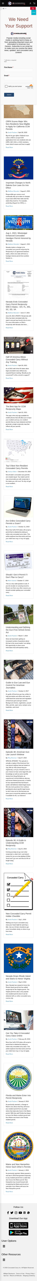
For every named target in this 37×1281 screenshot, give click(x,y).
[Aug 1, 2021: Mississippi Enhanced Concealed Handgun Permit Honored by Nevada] (18, 222)
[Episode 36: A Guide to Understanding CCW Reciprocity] (18, 822)
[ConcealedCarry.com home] (16, 3)
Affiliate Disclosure (9, 1273)
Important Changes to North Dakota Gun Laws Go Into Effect (18, 185)
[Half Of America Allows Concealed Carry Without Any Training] (18, 345)
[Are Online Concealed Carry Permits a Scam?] (18, 506)
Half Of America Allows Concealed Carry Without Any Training (17, 359)
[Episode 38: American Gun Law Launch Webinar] (18, 734)
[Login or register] (30, 3)
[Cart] (34, 3)
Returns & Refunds (16, 1275)
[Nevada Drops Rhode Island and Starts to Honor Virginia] (18, 958)
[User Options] (3, 1246)
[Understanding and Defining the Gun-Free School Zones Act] (18, 614)
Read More (9, 147)
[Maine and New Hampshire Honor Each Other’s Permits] (18, 1146)
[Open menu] (3, 3)
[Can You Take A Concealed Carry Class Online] (18, 1020)
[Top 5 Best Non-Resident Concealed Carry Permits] (18, 450)
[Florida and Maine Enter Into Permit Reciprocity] (18, 1077)
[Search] (33, 8)
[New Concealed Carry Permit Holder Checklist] (18, 891)
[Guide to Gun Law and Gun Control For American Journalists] (18, 669)
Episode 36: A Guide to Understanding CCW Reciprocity (16, 843)
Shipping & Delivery (29, 1275)
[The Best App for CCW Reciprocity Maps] (18, 395)
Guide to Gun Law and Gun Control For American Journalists (18, 685)
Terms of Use (20, 1273)
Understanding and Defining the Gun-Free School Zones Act (18, 629)
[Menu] (3, 1259)
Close (33, 12)
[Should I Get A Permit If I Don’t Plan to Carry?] (18, 561)
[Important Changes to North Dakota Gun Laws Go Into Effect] (18, 168)
